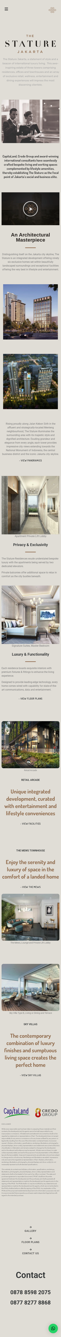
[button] (30, 209)
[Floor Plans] (30, 1238)
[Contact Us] (30, 1249)
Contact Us (30, 1253)
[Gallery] (30, 1227)
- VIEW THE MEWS (30, 887)
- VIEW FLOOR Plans (30, 698)
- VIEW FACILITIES (30, 823)
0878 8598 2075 (30, 1292)
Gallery (30, 1230)
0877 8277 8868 (30, 1302)
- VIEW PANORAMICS (30, 460)
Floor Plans (31, 1242)
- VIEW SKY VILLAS (30, 1075)
